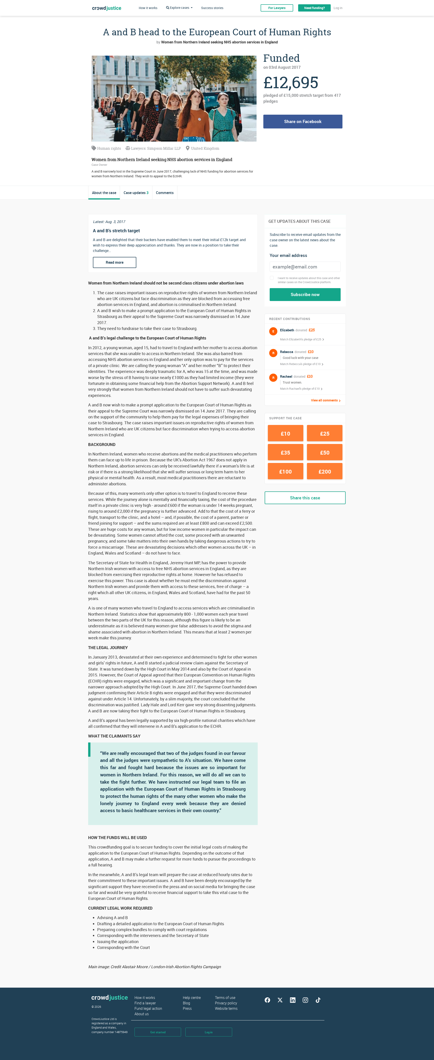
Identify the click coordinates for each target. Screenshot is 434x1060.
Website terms (226, 1008)
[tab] (104, 192)
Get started (157, 1032)
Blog (186, 1003)
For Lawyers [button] (276, 8)
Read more (114, 262)
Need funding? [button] (314, 8)
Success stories (212, 8)
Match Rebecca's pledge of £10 (300, 364)
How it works (148, 8)
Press (187, 1008)
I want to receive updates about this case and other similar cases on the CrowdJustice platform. (309, 280)
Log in (338, 8)
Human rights (108, 148)
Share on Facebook (302, 121)
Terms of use (225, 997)
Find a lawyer (145, 1003)
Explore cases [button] (179, 7)
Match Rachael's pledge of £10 (300, 389)
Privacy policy (226, 1003)
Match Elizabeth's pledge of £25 (300, 339)
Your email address (288, 255)
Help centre (192, 997)
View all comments (324, 400)
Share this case (305, 498)
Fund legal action (148, 1008)
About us (141, 1013)
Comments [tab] (165, 192)
